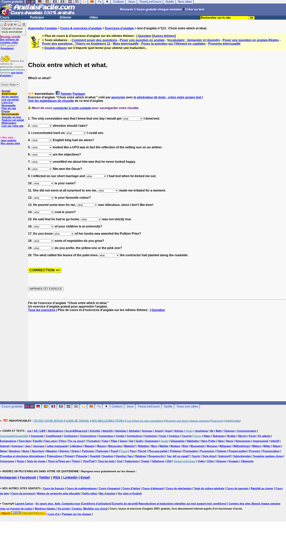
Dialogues (219, 435)
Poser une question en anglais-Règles (251, 40)
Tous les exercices (41, 310)
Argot (168, 430)
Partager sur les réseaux (76, 514)
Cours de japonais (237, 488)
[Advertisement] (157, 356)
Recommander (10, 114)
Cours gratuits (12, 406)
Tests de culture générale (209, 488)
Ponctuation (190, 451)
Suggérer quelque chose (268, 456)
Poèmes (221, 451)
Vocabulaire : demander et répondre (193, 40)
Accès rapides (10, 96)
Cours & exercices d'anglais (81, 28)
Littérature (76, 446)
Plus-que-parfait (158, 451)
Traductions (132, 461)
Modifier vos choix (95, 508)
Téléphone (157, 461)
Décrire (242, 435)
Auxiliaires (201, 430)
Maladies (143, 446)
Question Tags (124, 456)
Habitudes (193, 441)
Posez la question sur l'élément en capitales (173, 43)
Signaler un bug (11, 117)
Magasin (90, 446)
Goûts (139, 441)
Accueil (6, 90)
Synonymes (7, 461)
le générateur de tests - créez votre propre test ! (168, 97)
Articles (178, 430)
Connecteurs (106, 435)
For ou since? (76, 441)
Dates (207, 435)
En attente (264, 435)
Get (131, 441)
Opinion (64, 451)
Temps (21, 461)
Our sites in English (130, 493)
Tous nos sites (187, 406)
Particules (102, 451)
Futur (105, 441)
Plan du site (9, 108)
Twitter (44, 477)
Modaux (175, 446)
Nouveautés (9, 105)
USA (169, 461)
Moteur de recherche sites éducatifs (58, 493)
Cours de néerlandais (179, 488)
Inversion (17, 446)
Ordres (75, 451)
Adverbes (120, 430)
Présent (69, 456)
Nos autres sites (10, 143)
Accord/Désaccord (76, 430)
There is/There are (59, 461)
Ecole (252, 435)
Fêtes (114, 441)
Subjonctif (224, 456)
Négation (51, 451)
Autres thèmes (164, 36)
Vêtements (247, 461)
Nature (277, 446)
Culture (116, 406)
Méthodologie (241, 446)
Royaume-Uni (156, 456)
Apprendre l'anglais (42, 28)
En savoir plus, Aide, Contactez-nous (58, 503)
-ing (29, 430)
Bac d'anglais (107, 493)
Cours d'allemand (153, 488)
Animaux (147, 430)
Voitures (221, 461)
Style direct (209, 456)
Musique (212, 446)
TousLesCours (149, 406)
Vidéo (201, 461)
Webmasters (9, 123)
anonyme (118, 97)
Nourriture (38, 451)
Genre (123, 441)
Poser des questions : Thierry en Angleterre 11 (76, 43)
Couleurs (174, 435)
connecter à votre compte (72, 108)
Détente (65, 17)
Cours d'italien (131, 488)
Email (85, 477)
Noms (25, 451)
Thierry (76, 461)
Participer (37, 17)
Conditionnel (53, 435)
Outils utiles (89, 493)
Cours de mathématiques (82, 488)
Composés (37, 435)
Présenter (82, 456)
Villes (210, 461)
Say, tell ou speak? (178, 456)
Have (221, 441)
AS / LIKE (40, 430)
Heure (229, 441)
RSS (56, 477)
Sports (196, 456)
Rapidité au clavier (262, 488)
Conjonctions (88, 435)
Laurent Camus (24, 503)
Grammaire (152, 441)
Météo (266, 446)
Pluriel (142, 451)
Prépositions (54, 456)
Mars (154, 446)
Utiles (93, 17)
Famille (37, 441)
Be (211, 430)
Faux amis (50, 441)
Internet (4, 446)
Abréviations (55, 430)
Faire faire (25, 441)
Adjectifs (107, 430)
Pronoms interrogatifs (224, 43)
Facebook (28, 477)
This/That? (89, 461)
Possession (207, 451)
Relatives (140, 456)
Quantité (95, 456)
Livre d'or (7, 102)
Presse (6, 111)
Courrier (187, 435)
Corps (162, 435)
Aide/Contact (9, 93)
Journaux (38, 446)
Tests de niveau (36, 461)
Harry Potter (208, 441)
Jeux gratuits (8, 140)
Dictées (231, 435)
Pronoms (254, 451)
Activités (95, 430)
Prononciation (271, 451)
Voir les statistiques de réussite (51, 100)
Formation (93, 441)
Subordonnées (242, 456)
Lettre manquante (57, 446)
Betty (219, 430)
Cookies (77, 508)
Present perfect (238, 451)
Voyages (233, 461)
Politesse (175, 451)
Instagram (8, 477)
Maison (101, 446)
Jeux (130, 406)
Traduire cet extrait (13, 120)
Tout (119, 461)
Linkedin (70, 477)
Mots (185, 446)
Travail (145, 461)
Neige (3, 451)
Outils (168, 406)
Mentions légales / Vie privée (52, 508)
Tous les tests (106, 461)
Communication (246, 430)
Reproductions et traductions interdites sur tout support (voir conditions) (182, 503)
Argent (159, 430)
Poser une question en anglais (142, 40)
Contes (120, 435)
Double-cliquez (56, 48)
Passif (114, 451)
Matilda (163, 446)
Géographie (177, 441)
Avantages (7, 48)
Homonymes (243, 441)
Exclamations (8, 441)
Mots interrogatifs (126, 43)
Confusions (71, 435)
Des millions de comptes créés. (10, 39)
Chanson (229, 430)
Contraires (150, 435)
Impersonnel (260, 441)
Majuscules (115, 446)
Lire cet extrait (10, 99)
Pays (133, 451)
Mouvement (197, 446)
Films (62, 441)
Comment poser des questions (94, 40)
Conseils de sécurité (124, 503)
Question (144, 36)
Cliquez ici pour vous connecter (12, 30)
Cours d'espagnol (109, 488)
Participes (88, 451)
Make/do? (130, 446)
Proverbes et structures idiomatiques (22, 456)
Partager (79, 93)
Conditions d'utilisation (96, 503)
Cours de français (53, 488)
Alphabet (134, 430)
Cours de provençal (23, 493)
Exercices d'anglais (119, 28)
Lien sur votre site (12, 125)
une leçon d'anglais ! (11, 74)
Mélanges (225, 446)
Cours (4, 17)
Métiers (256, 446)
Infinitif (274, 441)
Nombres (14, 451)
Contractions (134, 435)
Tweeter (66, 93)
